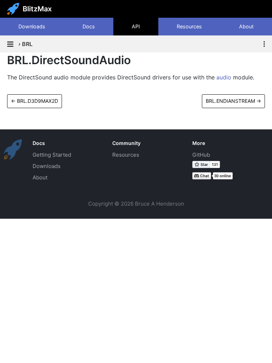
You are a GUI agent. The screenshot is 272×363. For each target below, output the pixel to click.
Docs (89, 26)
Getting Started (52, 154)
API (136, 26)
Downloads (31, 26)
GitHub (201, 154)
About (246, 26)
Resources (189, 26)
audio (223, 77)
